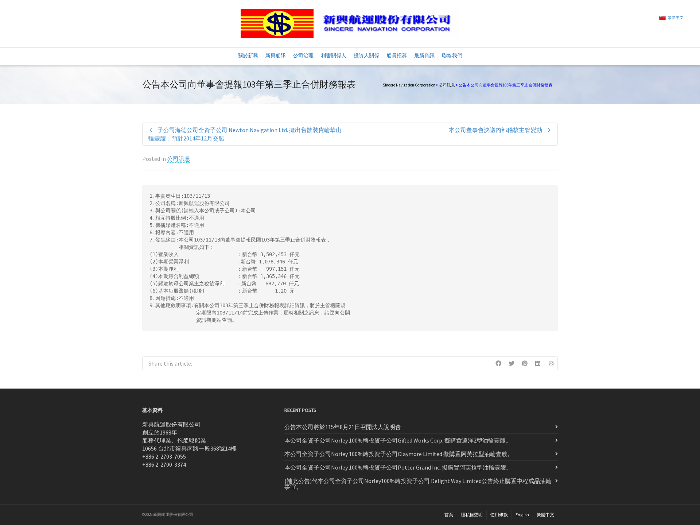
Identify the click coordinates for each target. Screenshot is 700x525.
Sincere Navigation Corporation (409, 85)
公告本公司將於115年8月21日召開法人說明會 (342, 427)
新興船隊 (275, 55)
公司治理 (303, 55)
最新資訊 (424, 55)
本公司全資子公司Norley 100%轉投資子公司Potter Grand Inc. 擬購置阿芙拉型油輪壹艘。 (398, 467)
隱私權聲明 (472, 514)
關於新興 (248, 55)
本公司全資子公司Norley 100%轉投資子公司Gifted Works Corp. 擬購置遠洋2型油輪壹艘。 (398, 440)
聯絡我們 (452, 55)
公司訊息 (447, 85)
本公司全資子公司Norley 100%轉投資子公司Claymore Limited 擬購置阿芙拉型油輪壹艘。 (398, 454)
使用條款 (499, 514)
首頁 (448, 514)
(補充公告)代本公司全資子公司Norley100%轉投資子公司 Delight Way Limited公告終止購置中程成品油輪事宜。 (418, 483)
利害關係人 (333, 55)
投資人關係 (366, 55)
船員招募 (396, 55)
